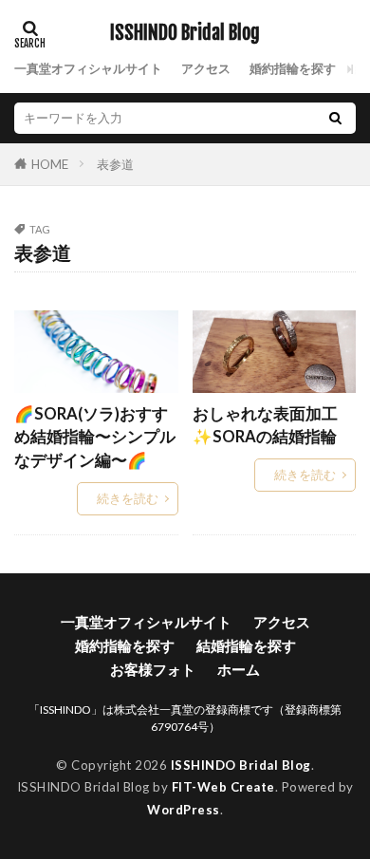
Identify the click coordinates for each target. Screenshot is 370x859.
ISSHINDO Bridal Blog (185, 33)
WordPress (183, 809)
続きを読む (127, 498)
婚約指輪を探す (293, 68)
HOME (49, 164)
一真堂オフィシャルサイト (88, 68)
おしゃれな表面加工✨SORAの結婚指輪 (265, 425)
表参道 (115, 164)
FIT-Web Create (223, 786)
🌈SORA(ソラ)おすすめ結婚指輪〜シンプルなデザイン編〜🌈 (95, 437)
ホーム (238, 669)
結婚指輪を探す (246, 645)
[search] (335, 118)
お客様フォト (152, 669)
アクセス (206, 68)
